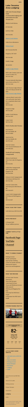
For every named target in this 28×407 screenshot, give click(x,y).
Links (8, 369)
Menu (20, 2)
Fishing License (11, 362)
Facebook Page (13, 237)
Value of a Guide (11, 360)
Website (8, 46)
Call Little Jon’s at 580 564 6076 (13, 376)
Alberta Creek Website (12, 38)
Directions (10, 365)
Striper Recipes (11, 363)
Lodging (9, 367)
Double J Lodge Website (12, 69)
